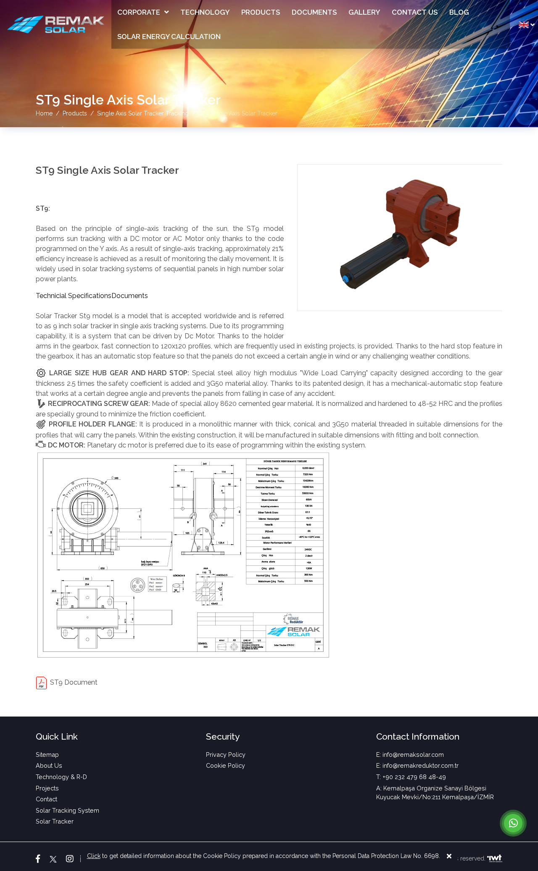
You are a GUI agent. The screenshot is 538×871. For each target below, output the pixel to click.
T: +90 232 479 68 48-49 (411, 776)
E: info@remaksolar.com (410, 754)
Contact (46, 799)
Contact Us (415, 12)
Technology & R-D (61, 776)
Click (93, 856)
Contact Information (417, 736)
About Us (49, 765)
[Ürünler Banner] (269, 63)
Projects (47, 788)
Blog (459, 12)
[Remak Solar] (55, 24)
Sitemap (47, 754)
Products (260, 12)
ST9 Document (74, 682)
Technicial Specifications (73, 296)
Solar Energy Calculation (169, 36)
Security (223, 736)
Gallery (364, 12)
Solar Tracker (55, 821)
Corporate (138, 12)
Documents (314, 12)
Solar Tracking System (67, 810)
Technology (204, 12)
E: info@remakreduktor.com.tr (417, 765)
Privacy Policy (225, 754)
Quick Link (57, 736)
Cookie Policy (225, 765)
